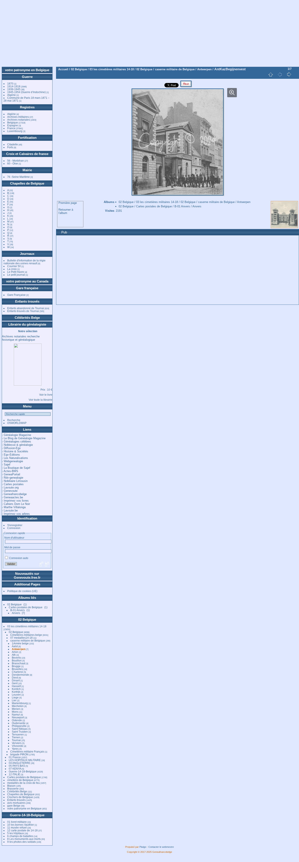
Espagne (12, 125)
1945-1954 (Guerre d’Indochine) (26, 92)
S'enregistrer (14, 525)
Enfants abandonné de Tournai (25, 308)
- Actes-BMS (10, 471)
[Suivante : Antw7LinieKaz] (289, 74)
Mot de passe (12, 547)
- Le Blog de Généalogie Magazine (24, 438)
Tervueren (18, 734)
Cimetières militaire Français (27, 751)
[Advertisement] (149, 34)
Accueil (63, 69)
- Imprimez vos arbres (16, 513)
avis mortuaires (16, 802)
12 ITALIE (14, 774)
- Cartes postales (13, 484)
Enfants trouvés (27, 301)
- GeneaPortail (11, 474)
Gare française (27, 288)
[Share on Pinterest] (186, 86)
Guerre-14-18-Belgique (23, 771)
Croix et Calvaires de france (27, 154)
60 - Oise (12, 163)
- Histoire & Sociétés (15, 451)
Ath (14, 654)
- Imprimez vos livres (15, 500)
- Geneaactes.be (12, 497)
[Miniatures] (270, 74)
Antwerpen (18, 649)
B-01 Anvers (17, 610)
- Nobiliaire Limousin (15, 481)
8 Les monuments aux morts (24, 838)
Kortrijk (16, 691)
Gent (15, 683)
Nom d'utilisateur (14, 537)
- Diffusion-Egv (11, 448)
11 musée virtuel (17, 827)
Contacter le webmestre (161, 847)
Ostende (17, 720)
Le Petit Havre (15, 271)
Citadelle (12, 144)
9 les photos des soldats (21, 841)
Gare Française (16, 294)
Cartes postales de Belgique (25, 607)
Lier (14, 700)
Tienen (16, 737)
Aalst (15, 646)
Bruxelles (17, 669)
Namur (16, 714)
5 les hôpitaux (15, 833)
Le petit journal (16, 274)
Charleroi (17, 671)
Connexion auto (18, 558)
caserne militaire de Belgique (27, 640)
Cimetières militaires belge (26, 634)
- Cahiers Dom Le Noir (16, 504)
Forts (10, 147)
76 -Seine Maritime (18, 176)
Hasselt (16, 686)
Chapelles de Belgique (27, 183)
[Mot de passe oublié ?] (46, 564)
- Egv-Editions (11, 454)
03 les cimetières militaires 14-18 (26, 626)
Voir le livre (45, 394)
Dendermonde (20, 674)
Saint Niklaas (20, 728)
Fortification (27, 137)
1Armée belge (20, 643)
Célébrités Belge (27, 317)
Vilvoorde (17, 745)
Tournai (16, 740)
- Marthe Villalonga (14, 507)
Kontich (16, 688)
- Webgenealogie (12, 461)
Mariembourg (20, 703)
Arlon (15, 651)
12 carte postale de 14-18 (22, 830)
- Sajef (6, 464)
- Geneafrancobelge (14, 494)
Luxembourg (15, 131)
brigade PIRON (19, 754)
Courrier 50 (14, 266)
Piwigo (142, 847)
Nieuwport (18, 717)
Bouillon (17, 660)
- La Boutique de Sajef (16, 467)
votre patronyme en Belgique (27, 70)
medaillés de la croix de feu (23, 782)
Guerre (27, 77)
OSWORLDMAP (16, 422)
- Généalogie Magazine (16, 435)
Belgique (12, 122)
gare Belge (13, 805)
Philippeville (19, 726)
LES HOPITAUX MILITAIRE (25, 760)
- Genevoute (10, 490)
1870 (10, 83)
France (11, 128)
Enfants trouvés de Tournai (23, 311)
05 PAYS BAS (17, 765)
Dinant (16, 680)
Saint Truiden (20, 731)
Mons (15, 711)
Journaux (27, 254)
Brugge (16, 666)
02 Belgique (14, 604)
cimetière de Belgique (20, 780)
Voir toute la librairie (40, 399)
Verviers (16, 743)
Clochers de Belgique (20, 797)
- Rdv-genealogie (12, 477)
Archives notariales (18, 119)
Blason (11, 785)
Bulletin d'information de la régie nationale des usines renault (25, 262)
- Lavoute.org (10, 487)
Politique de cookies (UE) (22, 591)
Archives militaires (18, 116)
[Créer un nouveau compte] (41, 564)
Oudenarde (18, 723)
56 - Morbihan (15, 160)
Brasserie (13, 788)
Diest (15, 677)
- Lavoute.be (10, 510)
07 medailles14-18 (21, 637)
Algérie (11, 94)
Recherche (13, 420)
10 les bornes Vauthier (20, 824)
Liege (15, 697)
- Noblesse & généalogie (17, 444)
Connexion (13, 528)
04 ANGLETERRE (19, 763)
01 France (15, 757)
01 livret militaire (17, 821)
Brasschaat (18, 663)
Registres (27, 107)
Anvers (16, 613)
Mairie (27, 170)
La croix (12, 269)
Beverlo (16, 657)
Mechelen (18, 706)
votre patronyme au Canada (27, 281)
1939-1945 (13, 89)
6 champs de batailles (20, 836)
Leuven (16, 694)
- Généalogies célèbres (16, 441)
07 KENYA (15, 768)
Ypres (15, 748)
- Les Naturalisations (15, 458)
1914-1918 (13, 86)
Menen (16, 708)
